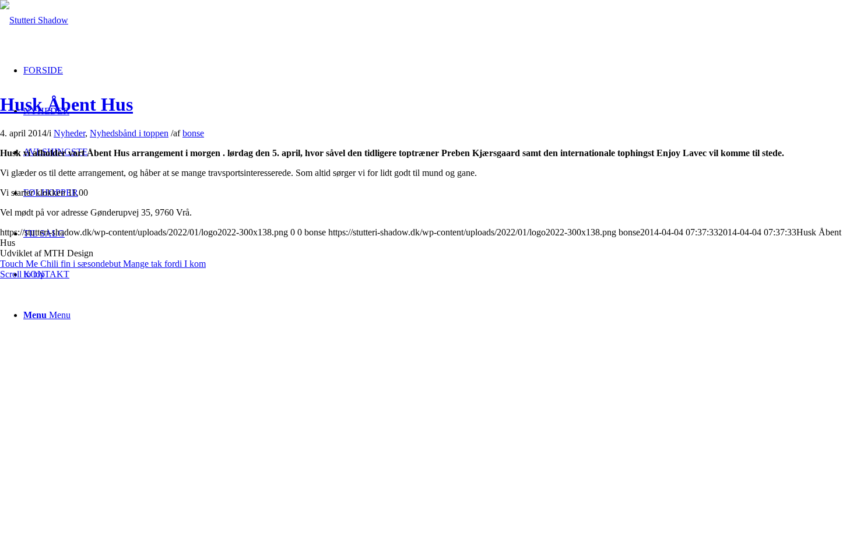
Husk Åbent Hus (66, 104)
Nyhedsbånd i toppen (129, 133)
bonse (193, 133)
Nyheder (69, 133)
